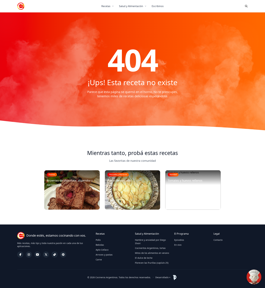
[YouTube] (37, 254)
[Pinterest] (63, 254)
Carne (99, 259)
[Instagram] (29, 254)
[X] (46, 254)
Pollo (98, 239)
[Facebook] (20, 254)
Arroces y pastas (104, 254)
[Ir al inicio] (21, 6)
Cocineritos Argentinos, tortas (150, 248)
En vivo (177, 244)
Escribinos (158, 6)
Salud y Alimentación (131, 6)
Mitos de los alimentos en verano (152, 252)
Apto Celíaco (102, 249)
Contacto (218, 239)
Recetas (105, 6)
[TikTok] (55, 254)
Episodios (179, 239)
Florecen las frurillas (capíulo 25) (151, 262)
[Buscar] (246, 6)
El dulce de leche (143, 257)
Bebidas (100, 244)
